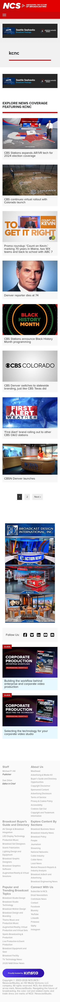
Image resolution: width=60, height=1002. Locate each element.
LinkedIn (35, 918)
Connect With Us (42, 887)
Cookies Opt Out (38, 808)
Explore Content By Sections (43, 823)
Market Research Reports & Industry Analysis (43, 869)
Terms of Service (38, 797)
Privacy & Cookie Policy (41, 801)
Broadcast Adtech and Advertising (41, 876)
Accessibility (36, 805)
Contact (34, 902)
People (34, 840)
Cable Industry (37, 855)
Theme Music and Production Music (10, 921)
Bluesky (34, 910)
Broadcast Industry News (42, 832)
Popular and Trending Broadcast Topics (15, 890)
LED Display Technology (13, 836)
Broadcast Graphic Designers (11, 860)
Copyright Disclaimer (40, 785)
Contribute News (38, 899)
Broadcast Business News (43, 829)
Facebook (35, 906)
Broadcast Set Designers (13, 843)
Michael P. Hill (9, 771)
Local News (36, 863)
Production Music (10, 840)
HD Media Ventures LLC (36, 983)
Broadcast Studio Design (13, 898)
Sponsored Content (40, 789)
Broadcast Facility (10, 955)
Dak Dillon (7, 780)
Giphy (33, 925)
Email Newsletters (39, 895)
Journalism (36, 844)
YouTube (34, 914)
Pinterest (35, 921)
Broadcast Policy (38, 836)
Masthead (35, 771)
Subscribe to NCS (39, 891)
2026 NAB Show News (13, 963)
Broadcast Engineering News (44, 881)
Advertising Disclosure (41, 793)
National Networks (39, 852)
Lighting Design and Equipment (11, 853)
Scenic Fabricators (11, 847)
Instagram (35, 929)
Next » (37, 497)
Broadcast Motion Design (14, 908)
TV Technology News (12, 959)
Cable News (36, 859)
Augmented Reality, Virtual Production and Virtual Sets (15, 928)
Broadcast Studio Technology (10, 903)
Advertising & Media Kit (41, 774)
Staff (5, 766)
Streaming (35, 848)
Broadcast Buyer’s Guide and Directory (15, 823)
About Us (37, 766)
